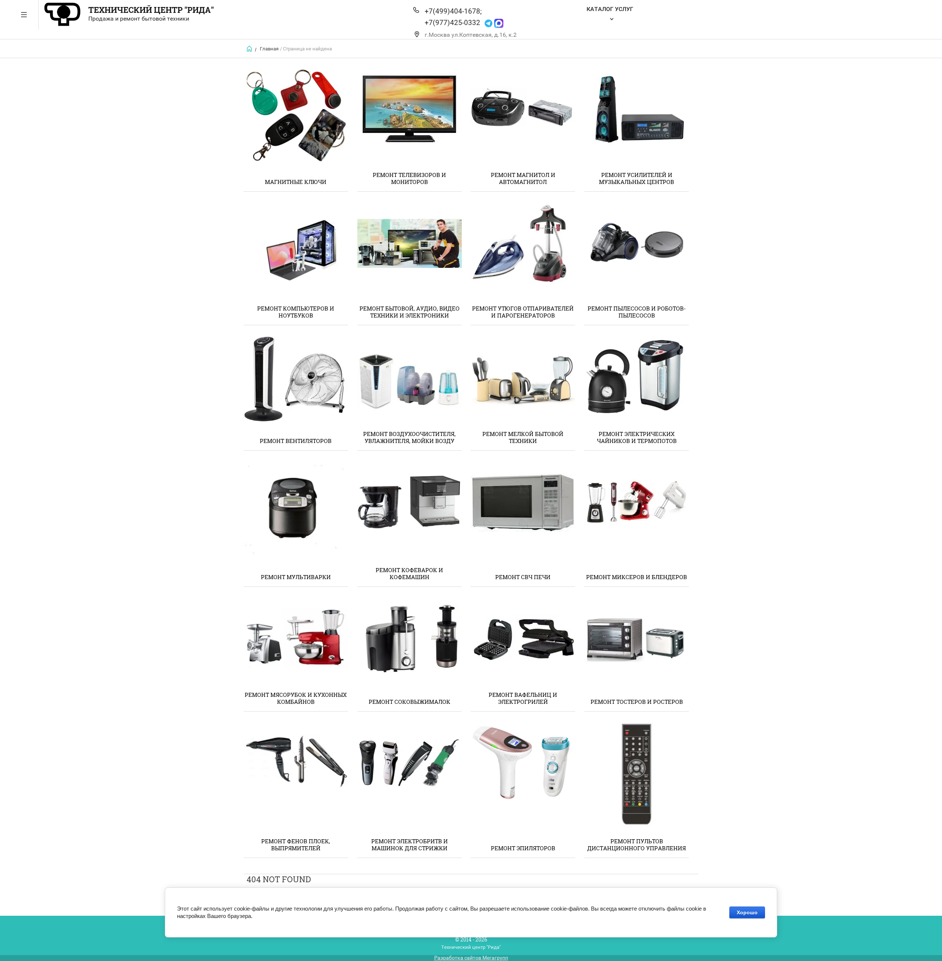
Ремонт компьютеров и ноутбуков (295, 312)
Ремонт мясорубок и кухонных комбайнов (296, 698)
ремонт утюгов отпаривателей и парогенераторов (523, 312)
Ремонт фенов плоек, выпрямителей (295, 844)
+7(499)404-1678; (453, 11)
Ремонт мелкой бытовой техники (522, 437)
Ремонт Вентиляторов (296, 440)
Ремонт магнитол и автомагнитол (523, 178)
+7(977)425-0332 (452, 22)
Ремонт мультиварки (296, 577)
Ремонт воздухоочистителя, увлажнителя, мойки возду (409, 437)
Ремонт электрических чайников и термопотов (637, 437)
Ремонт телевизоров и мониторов (409, 178)
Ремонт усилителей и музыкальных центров (636, 178)
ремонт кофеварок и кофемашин (409, 573)
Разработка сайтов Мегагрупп (471, 958)
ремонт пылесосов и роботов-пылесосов (637, 312)
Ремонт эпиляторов (523, 848)
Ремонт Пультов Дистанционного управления (636, 844)
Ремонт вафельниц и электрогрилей (523, 698)
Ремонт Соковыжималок (409, 701)
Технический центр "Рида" (151, 9)
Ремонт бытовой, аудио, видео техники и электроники (410, 312)
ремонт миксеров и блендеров (636, 577)
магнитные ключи (295, 181)
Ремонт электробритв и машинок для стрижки (409, 844)
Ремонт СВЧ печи (522, 577)
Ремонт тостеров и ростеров (637, 701)
